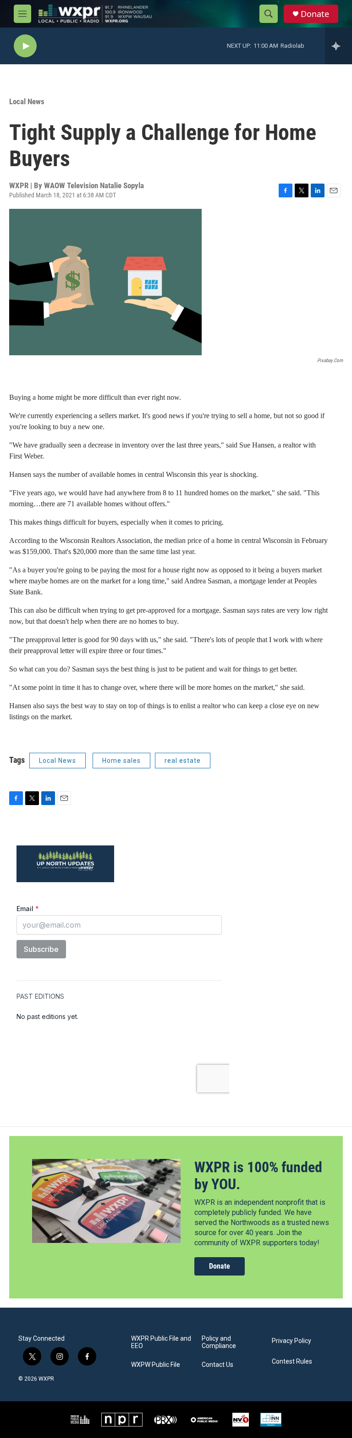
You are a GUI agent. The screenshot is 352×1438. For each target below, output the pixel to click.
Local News (26, 101)
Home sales (121, 760)
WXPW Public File (155, 1364)
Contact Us (217, 1364)
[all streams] (338, 46)
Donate (315, 14)
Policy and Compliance (219, 1342)
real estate (183, 760)
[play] (25, 46)
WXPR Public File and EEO (161, 1342)
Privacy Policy (291, 1340)
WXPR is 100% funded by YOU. (258, 1175)
